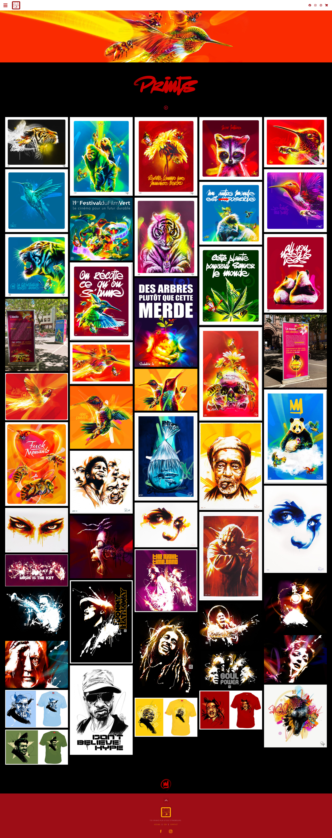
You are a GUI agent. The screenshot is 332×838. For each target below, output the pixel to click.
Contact (174, 824)
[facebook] (309, 5)
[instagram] (315, 5)
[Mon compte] (321, 5)
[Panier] (326, 5)
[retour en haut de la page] (166, 799)
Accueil (157, 824)
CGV (165, 824)
